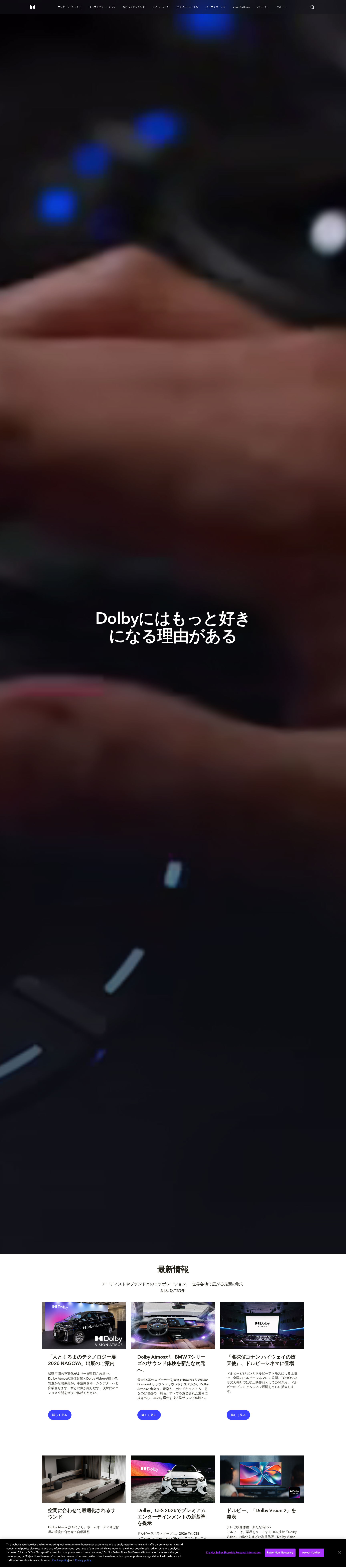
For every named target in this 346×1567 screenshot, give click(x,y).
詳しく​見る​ (59, 1415)
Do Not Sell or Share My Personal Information (233, 1552)
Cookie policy (60, 1560)
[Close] (339, 1552)
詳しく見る (238, 1415)
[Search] (312, 7)
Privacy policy (83, 1560)
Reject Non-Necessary (280, 1552)
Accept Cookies (311, 1552)
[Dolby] (32, 7)
